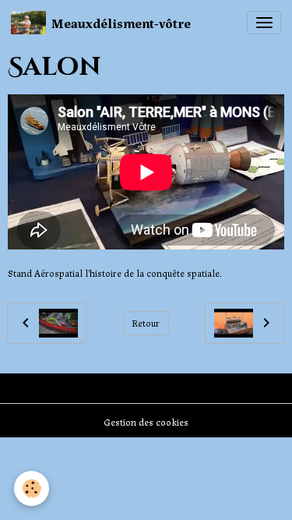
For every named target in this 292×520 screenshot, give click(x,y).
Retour (146, 323)
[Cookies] (31, 488)
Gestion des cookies (146, 422)
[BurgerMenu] (264, 22)
